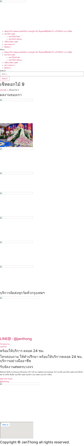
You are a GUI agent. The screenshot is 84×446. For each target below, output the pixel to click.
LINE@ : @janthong (16, 339)
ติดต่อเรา (7, 47)
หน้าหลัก (3, 90)
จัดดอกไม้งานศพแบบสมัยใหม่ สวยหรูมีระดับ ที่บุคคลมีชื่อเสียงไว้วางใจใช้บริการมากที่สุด (38, 31)
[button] (42, 49)
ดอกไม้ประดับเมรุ (15, 39)
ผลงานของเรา (9, 44)
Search (3, 70)
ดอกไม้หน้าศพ (14, 36)
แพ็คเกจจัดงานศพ (11, 42)
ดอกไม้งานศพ (9, 34)
